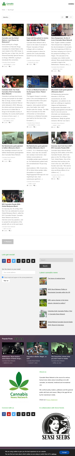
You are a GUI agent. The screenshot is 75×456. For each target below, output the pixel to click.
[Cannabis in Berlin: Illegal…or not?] (37, 348)
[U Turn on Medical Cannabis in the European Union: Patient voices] (37, 82)
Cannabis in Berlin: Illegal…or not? (37, 357)
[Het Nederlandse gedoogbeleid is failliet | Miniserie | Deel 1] (13, 138)
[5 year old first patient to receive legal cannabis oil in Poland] (37, 30)
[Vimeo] (23, 261)
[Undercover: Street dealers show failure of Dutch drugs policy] (13, 348)
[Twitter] (14, 261)
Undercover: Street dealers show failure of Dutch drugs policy (11, 357)
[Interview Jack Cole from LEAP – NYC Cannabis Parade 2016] (62, 138)
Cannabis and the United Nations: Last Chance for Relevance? (10, 40)
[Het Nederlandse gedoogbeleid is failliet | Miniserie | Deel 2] (37, 138)
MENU (72, 4)
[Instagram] (19, 261)
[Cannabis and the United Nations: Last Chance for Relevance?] (13, 30)
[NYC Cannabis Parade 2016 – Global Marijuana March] (13, 196)
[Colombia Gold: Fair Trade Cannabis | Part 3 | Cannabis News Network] (13, 82)
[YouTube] (9, 261)
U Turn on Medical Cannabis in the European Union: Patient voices (37, 92)
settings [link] (54, 454)
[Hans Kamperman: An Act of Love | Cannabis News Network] (62, 30)
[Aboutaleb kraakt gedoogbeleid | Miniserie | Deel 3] (62, 82)
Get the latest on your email (11, 269)
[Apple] (28, 261)
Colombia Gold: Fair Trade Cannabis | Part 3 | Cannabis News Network (11, 92)
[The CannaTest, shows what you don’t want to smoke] (62, 348)
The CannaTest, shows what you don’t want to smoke (60, 357)
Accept (64, 452)
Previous (8, 241)
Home (3, 10)
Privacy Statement (51, 400)
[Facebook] (4, 261)
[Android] (33, 261)
